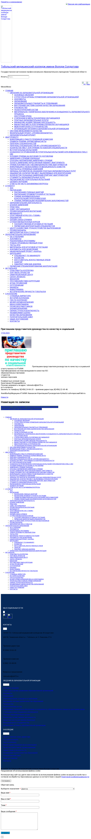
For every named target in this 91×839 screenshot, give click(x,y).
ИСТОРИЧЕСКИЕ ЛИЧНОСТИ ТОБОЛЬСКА (28, 292)
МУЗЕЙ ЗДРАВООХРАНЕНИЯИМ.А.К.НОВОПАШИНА (22, 303)
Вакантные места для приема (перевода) (19, 720)
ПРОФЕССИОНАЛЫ (18, 230)
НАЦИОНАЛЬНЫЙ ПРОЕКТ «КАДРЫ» (26, 251)
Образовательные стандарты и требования (20, 699)
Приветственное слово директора (16, 737)
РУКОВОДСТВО (20, 108)
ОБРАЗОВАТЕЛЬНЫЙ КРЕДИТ (23, 135)
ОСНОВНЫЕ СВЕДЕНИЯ (24, 95)
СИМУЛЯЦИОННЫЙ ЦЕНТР (21, 275)
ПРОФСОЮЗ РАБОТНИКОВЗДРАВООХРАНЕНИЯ (21, 307)
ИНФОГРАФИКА (16, 289)
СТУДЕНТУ (10, 186)
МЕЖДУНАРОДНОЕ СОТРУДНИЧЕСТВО (31, 127)
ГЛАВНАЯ (9, 91)
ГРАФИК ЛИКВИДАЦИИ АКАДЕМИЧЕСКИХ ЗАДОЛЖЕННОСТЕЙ (41, 201)
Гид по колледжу (9, 742)
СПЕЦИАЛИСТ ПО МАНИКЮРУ (27, 256)
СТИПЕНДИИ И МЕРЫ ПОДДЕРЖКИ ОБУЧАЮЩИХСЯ (37, 118)
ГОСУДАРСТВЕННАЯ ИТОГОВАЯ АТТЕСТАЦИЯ (33, 224)
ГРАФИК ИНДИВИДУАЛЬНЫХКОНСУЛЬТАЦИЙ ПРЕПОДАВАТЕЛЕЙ (30, 197)
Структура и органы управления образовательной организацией (28, 691)
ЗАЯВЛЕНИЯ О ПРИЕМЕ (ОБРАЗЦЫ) (25, 158)
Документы (7, 693)
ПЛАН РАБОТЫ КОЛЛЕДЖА (22, 270)
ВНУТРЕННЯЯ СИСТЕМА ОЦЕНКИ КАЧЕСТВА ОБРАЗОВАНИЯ (39, 105)
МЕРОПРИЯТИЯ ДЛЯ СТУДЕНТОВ (24, 232)
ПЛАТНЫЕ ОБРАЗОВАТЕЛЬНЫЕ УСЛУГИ (31, 120)
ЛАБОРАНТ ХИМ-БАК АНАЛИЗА (27, 264)
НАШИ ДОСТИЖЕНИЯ (19, 319)
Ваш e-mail (6, 799)
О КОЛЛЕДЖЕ (11, 294)
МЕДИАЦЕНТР (16, 213)
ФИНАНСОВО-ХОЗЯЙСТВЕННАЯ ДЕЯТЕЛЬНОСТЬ (34, 122)
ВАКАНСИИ (14, 279)
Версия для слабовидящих (79, 4)
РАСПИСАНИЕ (16, 190)
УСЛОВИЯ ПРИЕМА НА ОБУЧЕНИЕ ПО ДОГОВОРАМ (31, 156)
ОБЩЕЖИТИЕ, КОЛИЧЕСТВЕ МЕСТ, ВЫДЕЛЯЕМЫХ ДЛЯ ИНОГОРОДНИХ (40, 173)
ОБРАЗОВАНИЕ (20, 101)
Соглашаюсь (6, 781)
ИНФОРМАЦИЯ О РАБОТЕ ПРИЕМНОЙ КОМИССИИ (31, 139)
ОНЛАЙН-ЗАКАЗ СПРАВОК (21, 220)
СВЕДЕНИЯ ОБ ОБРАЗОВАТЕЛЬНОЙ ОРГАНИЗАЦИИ (31, 93)
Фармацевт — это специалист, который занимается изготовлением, (29, 407)
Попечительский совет (12, 756)
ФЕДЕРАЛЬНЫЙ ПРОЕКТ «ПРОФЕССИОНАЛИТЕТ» (31, 133)
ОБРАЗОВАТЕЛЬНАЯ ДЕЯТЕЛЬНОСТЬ (26, 203)
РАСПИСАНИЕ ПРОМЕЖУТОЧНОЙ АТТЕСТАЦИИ (34, 194)
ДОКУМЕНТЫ (20, 99)
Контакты (7, 761)
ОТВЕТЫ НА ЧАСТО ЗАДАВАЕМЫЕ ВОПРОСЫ (29, 184)
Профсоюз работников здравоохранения (19, 747)
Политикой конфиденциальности (75, 777)
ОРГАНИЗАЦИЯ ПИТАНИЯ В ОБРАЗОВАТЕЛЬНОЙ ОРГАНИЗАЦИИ (41, 129)
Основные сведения (11, 688)
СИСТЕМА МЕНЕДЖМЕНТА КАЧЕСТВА (26, 131)
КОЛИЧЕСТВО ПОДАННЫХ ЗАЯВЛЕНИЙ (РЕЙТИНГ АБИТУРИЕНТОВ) (39, 175)
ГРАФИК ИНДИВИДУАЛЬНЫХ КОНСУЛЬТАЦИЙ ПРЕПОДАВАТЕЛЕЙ (36, 497)
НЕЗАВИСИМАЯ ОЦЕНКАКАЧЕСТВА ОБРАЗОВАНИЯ (21, 314)
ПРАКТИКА (14, 207)
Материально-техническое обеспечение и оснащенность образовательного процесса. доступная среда (44, 709)
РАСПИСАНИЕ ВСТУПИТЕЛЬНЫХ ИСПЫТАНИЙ (30, 179)
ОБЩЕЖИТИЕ (16, 218)
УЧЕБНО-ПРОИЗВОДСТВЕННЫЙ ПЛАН (26, 243)
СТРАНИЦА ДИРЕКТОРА (20, 296)
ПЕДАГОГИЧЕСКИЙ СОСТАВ (26, 110)
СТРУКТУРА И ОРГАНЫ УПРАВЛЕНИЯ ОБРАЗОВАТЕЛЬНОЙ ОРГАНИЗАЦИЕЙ (46, 97)
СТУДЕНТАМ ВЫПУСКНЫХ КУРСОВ (25, 222)
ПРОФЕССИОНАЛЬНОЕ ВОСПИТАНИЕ (25, 211)
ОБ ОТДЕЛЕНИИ (17, 237)
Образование (8, 696)
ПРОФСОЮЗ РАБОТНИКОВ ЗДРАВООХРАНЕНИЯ (25, 581)
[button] (6, 87)
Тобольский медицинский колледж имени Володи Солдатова (40, 66)
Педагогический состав (12, 707)
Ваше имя (5, 793)
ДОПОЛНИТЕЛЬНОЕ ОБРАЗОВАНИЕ (20, 234)
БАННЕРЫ (14, 287)
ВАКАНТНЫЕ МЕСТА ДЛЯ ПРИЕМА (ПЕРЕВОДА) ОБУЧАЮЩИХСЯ (41, 124)
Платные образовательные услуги (16, 715)
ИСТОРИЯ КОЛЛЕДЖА (19, 298)
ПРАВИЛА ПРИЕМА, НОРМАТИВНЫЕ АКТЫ (28, 141)
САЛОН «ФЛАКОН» (18, 277)
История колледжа (10, 739)
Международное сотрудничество (16, 723)
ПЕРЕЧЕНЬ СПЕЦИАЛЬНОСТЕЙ (23, 143)
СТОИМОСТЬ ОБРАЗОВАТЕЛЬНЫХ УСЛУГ (27, 177)
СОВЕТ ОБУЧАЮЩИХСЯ (20, 209)
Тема (3, 805)
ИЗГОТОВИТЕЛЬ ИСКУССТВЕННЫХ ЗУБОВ (32, 260)
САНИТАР (18, 262)
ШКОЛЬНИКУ (15, 253)
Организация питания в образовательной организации (24, 725)
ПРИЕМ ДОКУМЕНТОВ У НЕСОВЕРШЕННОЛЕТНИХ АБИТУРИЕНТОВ (38, 165)
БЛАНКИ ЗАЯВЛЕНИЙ (19, 205)
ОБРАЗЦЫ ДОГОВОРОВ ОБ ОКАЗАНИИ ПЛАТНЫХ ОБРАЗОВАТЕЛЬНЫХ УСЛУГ (43, 171)
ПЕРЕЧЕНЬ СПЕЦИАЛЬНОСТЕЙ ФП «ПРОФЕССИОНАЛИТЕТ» (35, 146)
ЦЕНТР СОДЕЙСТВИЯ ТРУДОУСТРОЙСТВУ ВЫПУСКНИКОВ (35, 228)
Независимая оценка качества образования (20, 753)
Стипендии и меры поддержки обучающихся (20, 712)
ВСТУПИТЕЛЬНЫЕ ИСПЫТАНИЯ (23, 150)
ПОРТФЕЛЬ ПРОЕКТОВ (20, 273)
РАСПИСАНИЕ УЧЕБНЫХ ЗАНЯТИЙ (29, 192)
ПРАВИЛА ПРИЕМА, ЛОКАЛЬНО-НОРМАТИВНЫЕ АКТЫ (28, 455)
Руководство (8, 704)
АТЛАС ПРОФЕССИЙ (18, 283)
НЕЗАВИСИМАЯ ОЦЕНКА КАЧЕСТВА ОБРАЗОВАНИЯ (27, 584)
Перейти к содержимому (11, 2)
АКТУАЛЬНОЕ (11, 268)
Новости (4, 397)
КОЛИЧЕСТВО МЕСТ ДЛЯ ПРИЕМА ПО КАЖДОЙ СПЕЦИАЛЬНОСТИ (38, 148)
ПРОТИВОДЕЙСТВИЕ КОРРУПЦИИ (25, 281)
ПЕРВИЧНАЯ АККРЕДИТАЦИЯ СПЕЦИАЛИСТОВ (34, 226)
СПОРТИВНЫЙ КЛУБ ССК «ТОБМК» (25, 215)
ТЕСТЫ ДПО (15, 245)
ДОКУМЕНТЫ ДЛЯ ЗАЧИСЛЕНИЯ (24, 249)
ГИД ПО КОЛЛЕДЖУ (18, 300)
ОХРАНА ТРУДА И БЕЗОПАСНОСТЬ (24, 311)
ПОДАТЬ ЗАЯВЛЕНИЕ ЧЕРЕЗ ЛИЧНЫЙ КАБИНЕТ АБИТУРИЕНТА (37, 163)
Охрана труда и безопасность (15, 750)
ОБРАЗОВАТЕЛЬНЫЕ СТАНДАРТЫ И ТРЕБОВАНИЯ (35, 103)
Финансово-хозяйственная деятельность (19, 717)
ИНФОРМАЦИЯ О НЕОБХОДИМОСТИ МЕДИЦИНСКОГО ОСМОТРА (37, 167)
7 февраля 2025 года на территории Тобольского (21, 409)
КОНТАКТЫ (15, 321)
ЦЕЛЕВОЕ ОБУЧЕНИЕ (19, 182)
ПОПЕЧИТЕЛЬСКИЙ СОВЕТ (21, 317)
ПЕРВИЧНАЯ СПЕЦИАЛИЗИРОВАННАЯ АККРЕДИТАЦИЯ (33, 266)
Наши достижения (10, 758)
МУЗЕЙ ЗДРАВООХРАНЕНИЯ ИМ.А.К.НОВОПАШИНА (27, 579)
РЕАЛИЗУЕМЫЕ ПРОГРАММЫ (22, 241)
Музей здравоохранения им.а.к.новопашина (20, 745)
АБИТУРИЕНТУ (11, 137)
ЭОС (11, 188)
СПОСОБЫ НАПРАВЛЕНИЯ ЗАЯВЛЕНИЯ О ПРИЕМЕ (31, 160)
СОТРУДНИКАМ (16, 285)
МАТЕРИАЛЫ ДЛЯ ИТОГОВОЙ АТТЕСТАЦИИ (29, 247)
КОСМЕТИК (19, 258)
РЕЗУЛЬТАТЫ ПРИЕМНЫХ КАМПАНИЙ (26, 169)
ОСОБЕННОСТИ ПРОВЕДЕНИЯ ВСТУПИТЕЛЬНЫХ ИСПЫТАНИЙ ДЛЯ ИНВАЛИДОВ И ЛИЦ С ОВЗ (41, 464)
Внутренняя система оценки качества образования (23, 701)
